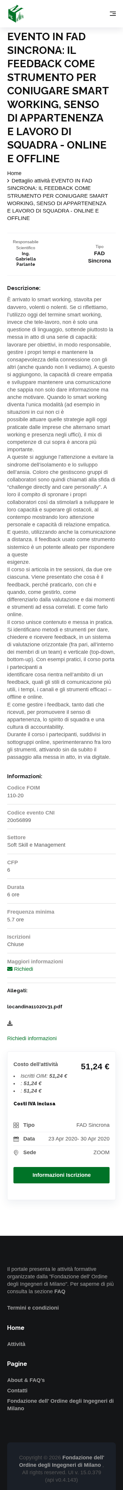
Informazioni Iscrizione (62, 1175)
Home (14, 173)
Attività (16, 1344)
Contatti (17, 1391)
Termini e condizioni (33, 1308)
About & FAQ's (26, 1380)
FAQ (59, 1291)
